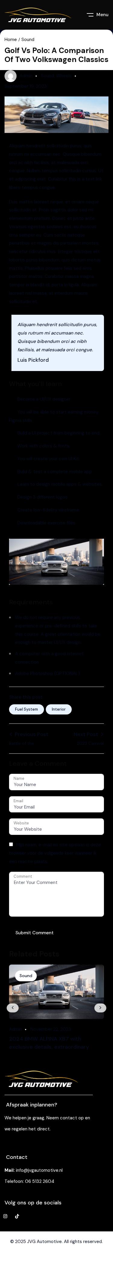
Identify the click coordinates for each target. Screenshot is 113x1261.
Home (11, 40)
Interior (59, 709)
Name (19, 778)
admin (26, 76)
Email (18, 800)
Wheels (64, 76)
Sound (27, 40)
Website (21, 823)
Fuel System (26, 709)
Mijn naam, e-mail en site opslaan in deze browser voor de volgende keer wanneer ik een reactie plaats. (55, 853)
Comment (23, 876)
